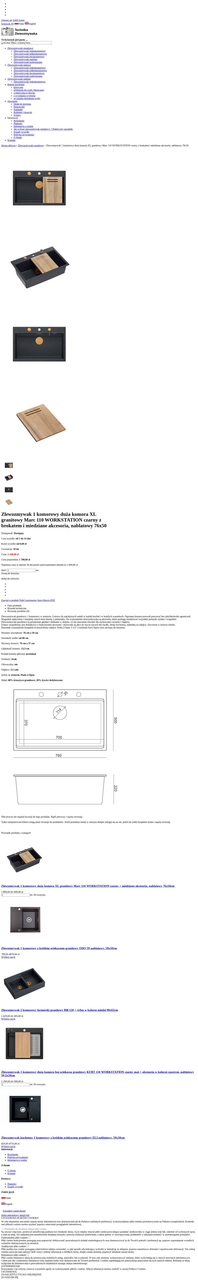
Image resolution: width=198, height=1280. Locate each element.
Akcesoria (12, 101)
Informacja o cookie (23, 126)
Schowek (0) (7, 23)
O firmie (18, 137)
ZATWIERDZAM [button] (10, 1266)
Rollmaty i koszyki (23, 112)
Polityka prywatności (24, 134)
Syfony (17, 115)
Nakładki (18, 109)
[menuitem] (102, 55)
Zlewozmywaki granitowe (20, 48)
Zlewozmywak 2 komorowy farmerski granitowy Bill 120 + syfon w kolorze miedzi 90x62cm (59, 1010)
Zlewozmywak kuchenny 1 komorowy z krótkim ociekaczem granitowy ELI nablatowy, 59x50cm (63, 1137)
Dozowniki (19, 106)
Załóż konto (18, 20)
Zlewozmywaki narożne (25, 59)
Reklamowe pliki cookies (13, 1255)
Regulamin (19, 120)
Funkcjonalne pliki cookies (14, 1237)
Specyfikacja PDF (46, 600)
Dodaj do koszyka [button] (10, 573)
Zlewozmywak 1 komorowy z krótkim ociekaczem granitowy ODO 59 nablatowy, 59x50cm (59, 948)
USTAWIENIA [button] (9, 1271)
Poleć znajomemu (28, 600)
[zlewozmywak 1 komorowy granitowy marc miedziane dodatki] (40, 223)
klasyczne (18, 87)
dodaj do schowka (10, 578)
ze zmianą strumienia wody (27, 98)
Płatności (18, 123)
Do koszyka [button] (39, 894)
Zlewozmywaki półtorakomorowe (30, 53)
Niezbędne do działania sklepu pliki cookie (25, 1229)
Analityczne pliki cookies (13, 1246)
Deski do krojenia (22, 104)
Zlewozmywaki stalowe (19, 65)
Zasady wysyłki (21, 132)
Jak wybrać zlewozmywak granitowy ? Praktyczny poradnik (43, 129)
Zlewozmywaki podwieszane (28, 62)
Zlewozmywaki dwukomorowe (29, 56)
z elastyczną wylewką (24, 93)
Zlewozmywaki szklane (19, 79)
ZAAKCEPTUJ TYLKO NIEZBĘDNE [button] (21, 1274)
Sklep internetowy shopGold (15, 1215)
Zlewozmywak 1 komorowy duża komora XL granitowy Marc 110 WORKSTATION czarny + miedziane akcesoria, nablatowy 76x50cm (87, 886)
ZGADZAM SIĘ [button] (9, 1277)
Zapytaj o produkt (10, 600)
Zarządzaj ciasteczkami (14, 1211)
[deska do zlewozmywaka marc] (40, 457)
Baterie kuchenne (15, 84)
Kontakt (11, 140)
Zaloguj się (6, 20)
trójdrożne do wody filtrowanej (29, 90)
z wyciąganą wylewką (24, 95)
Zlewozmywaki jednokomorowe (29, 51)
